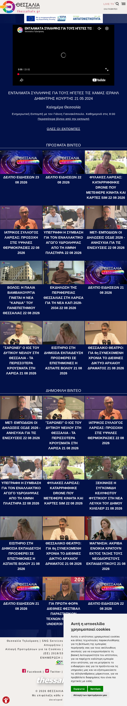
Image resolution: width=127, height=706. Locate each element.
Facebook (34, 671)
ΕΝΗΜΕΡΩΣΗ (50, 657)
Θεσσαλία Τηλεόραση (23, 641)
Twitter (55, 671)
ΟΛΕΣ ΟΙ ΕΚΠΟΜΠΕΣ (63, 129)
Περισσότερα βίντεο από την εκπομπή (63, 118)
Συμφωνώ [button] (79, 688)
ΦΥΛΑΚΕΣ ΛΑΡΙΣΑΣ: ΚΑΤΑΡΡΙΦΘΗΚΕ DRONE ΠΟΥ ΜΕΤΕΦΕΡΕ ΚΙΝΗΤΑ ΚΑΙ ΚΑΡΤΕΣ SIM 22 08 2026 (106, 187)
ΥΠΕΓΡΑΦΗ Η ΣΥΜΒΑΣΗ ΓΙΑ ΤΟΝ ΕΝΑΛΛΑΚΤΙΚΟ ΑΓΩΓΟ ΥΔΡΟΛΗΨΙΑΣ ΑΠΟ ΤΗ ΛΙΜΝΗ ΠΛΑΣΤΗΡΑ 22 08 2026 (63, 242)
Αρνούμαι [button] (95, 688)
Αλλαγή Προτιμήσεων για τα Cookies (33, 649)
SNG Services (52, 641)
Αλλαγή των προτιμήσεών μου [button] (90, 695)
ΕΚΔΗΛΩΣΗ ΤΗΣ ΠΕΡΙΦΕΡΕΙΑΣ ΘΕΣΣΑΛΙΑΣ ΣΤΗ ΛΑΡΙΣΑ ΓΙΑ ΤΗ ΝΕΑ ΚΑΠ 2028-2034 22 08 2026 (63, 298)
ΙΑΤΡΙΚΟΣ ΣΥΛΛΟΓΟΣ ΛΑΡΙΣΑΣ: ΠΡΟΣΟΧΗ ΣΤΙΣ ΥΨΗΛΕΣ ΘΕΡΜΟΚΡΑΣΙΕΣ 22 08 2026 (21, 242)
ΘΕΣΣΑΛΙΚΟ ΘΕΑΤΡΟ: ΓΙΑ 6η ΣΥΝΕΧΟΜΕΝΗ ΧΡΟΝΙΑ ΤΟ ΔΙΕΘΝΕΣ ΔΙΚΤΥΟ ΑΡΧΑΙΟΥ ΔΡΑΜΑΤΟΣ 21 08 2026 (106, 358)
